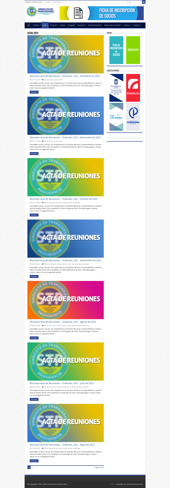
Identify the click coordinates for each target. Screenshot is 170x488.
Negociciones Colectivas (112, 25)
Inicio (29, 24)
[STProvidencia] (40, 11)
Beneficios (81, 25)
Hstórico (127, 25)
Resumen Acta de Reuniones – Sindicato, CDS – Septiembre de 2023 (65, 260)
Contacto (136, 25)
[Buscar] (143, 2)
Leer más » (34, 92)
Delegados (71, 25)
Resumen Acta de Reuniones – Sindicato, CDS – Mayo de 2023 (62, 444)
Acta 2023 (52, 264)
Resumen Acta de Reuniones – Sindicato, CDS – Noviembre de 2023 (65, 137)
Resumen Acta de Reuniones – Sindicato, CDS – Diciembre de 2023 (65, 76)
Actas (44, 25)
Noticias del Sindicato (71, 203)
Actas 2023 (58, 80)
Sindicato (36, 25)
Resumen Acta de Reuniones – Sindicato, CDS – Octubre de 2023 (63, 199)
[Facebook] (127, 2)
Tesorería (53, 25)
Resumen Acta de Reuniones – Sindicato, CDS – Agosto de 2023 (63, 321)
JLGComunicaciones (135, 484)
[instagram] (130, 2)
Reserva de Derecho (95, 25)
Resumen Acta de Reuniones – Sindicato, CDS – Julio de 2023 (62, 383)
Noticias (62, 25)
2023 (46, 80)
